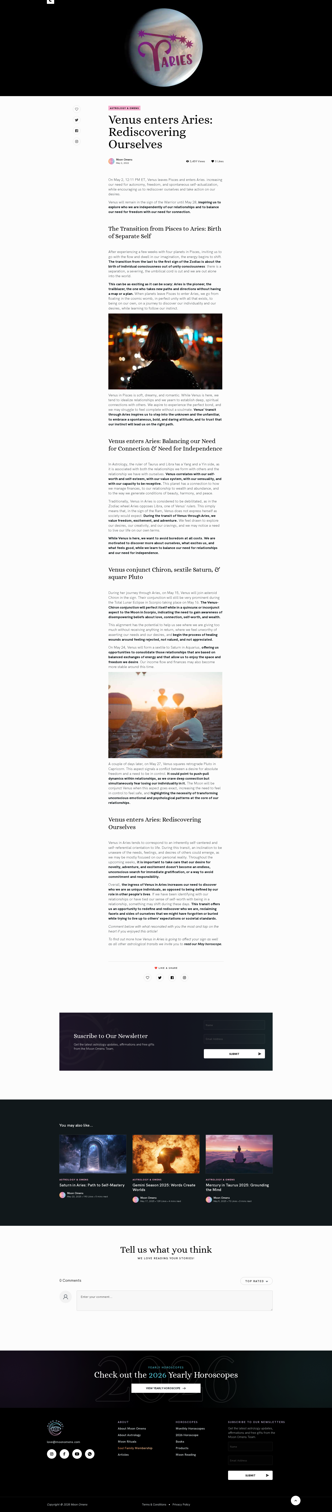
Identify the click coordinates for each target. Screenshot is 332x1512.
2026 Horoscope (187, 1435)
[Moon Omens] (71, 1427)
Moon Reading (186, 1454)
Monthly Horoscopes (190, 1428)
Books (180, 1441)
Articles (123, 1454)
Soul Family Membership (135, 1448)
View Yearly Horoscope (163, 1388)
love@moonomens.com (63, 1442)
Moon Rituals (127, 1441)
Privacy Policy (181, 1504)
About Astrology (129, 1435)
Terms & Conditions (154, 1504)
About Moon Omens (132, 1428)
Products (182, 1448)
